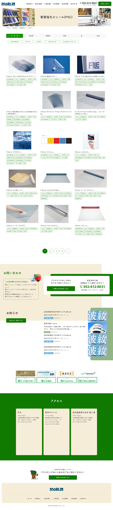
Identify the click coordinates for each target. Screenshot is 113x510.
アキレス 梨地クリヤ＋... (48, 76)
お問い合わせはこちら (60, 288)
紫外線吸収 (56, 195)
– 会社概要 (64, 498)
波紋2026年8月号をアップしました (57, 312)
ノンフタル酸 (10, 195)
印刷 (24, 84)
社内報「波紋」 (48, 318)
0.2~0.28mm (28, 81)
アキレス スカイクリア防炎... (50, 190)
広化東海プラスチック (69, 41)
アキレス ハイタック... (82, 152)
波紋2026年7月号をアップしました (57, 335)
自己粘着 (95, 157)
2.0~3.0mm (10, 124)
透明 (35, 79)
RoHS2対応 (44, 198)
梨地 (69, 79)
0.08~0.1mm (10, 81)
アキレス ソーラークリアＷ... (16, 225)
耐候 (62, 195)
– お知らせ (82, 498)
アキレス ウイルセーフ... (14, 190)
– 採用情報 (73, 498)
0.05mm (9, 119)
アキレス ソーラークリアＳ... (85, 190)
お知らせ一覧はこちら (16, 320)
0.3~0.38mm (10, 84)
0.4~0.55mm (79, 84)
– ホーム (29, 498)
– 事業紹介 (37, 498)
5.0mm (17, 124)
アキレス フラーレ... (82, 225)
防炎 (51, 195)
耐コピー (86, 84)
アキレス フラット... (47, 152)
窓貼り (77, 160)
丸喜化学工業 (52, 41)
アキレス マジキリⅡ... (14, 152)
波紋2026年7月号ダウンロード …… (56, 338)
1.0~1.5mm (28, 122)
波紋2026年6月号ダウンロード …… (56, 350)
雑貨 (21, 84)
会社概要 (56, 4)
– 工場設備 (55, 498)
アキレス (27, 41)
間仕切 (84, 119)
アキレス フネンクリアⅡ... (49, 225)
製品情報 (38, 4)
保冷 (80, 119)
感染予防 (31, 195)
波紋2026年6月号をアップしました (57, 347)
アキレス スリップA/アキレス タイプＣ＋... (21, 76)
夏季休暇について (50, 323)
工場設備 (47, 4)
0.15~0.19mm (20, 81)
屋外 (70, 195)
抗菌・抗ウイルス (19, 195)
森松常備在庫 (15, 41)
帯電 (46, 231)
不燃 (42, 231)
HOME (8, 28)
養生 (25, 163)
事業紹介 (29, 4)
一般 (17, 84)
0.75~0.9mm (19, 122)
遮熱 (87, 195)
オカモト (39, 41)
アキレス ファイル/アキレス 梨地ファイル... (90, 76)
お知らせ (74, 4)
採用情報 (65, 4)
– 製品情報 (46, 498)
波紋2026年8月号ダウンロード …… (56, 315)
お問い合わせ (105, 3)
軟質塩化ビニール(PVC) (26, 79)
